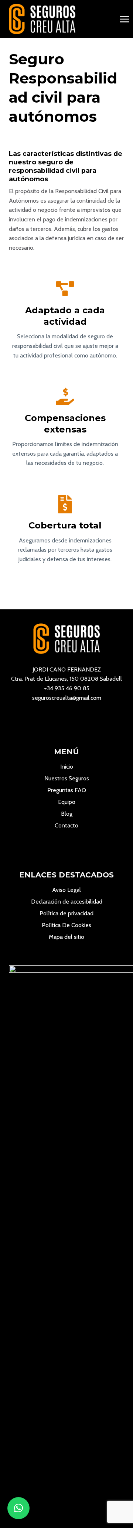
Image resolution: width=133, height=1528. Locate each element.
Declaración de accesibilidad (66, 901)
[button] (18, 1508)
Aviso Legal (66, 889)
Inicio (66, 766)
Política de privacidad (66, 913)
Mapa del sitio (66, 936)
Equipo (66, 801)
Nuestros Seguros (66, 778)
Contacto (66, 825)
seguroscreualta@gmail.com (66, 697)
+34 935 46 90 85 (66, 688)
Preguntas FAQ (66, 790)
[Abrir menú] (124, 18)
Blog (66, 813)
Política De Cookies (66, 925)
